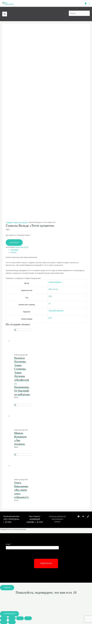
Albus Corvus (53, 289)
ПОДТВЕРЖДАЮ (9, 613)
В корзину (14, 242)
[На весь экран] (20, 618)
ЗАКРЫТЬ (7, 587)
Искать (67, 13)
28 (49, 303)
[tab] (48, 249)
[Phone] (88, 516)
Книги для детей (20, 222)
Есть (50, 317)
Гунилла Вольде (54, 282)
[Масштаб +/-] (28, 618)
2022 (50, 296)
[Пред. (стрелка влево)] (4, 622)
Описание (14, 249)
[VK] (83, 516)
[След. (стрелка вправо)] (12, 622)
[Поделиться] (12, 618)
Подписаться (46, 563)
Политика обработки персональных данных (57, 519)
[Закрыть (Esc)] (4, 618)
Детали (13, 252)
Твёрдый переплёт (56, 310)
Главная (9, 222)
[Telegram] (78, 516)
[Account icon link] (86, 3)
